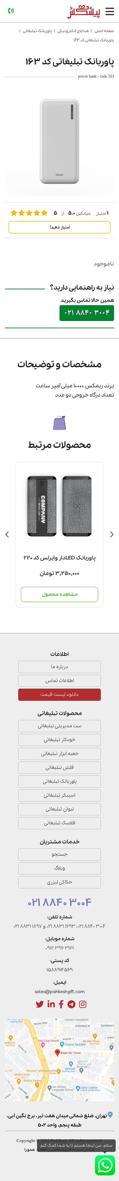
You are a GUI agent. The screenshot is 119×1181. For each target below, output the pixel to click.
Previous (7, 534)
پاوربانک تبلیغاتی (37, 31)
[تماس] (11, 11)
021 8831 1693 (61, 926)
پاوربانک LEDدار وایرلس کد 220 (59, 558)
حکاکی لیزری (59, 882)
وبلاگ (59, 868)
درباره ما (59, 666)
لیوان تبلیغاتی (60, 809)
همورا (29, 1150)
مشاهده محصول (59, 594)
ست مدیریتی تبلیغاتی (59, 726)
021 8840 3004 (87, 313)
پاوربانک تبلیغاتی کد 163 (93, 40)
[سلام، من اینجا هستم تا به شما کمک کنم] (105, 1165)
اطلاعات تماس (59, 680)
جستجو (59, 854)
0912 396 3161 (60, 948)
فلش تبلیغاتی (59, 767)
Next (111, 534)
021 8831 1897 (28, 926)
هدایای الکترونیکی (73, 31)
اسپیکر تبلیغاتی (59, 795)
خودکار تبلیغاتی (59, 739)
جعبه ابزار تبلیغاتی (59, 753)
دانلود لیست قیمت (59, 694)
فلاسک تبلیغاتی (59, 823)
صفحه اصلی (104, 31)
